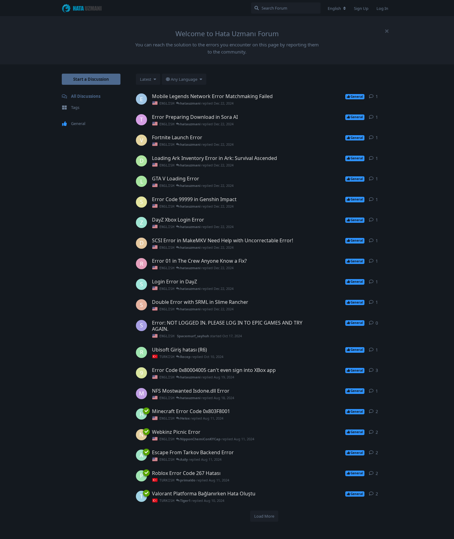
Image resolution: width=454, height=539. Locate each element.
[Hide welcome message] (386, 31)
